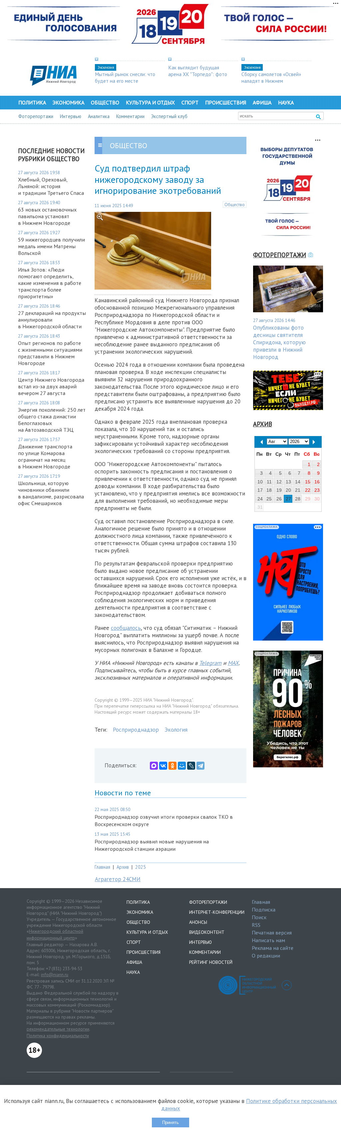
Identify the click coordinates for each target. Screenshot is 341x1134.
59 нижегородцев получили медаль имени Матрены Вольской (51, 246)
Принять (170, 1122)
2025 (140, 867)
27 (288, 498)
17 (260, 490)
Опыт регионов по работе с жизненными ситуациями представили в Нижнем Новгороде (50, 353)
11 (269, 481)
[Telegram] (200, 766)
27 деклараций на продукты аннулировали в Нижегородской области (52, 320)
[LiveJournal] (191, 766)
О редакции (266, 955)
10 (260, 481)
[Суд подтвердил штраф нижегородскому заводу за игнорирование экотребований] (153, 287)
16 (317, 481)
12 (279, 481)
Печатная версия (272, 932)
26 (279, 498)
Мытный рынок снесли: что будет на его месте (125, 77)
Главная (102, 867)
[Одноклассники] (172, 766)
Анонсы (198, 922)
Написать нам (268, 940)
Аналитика (99, 116)
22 (307, 490)
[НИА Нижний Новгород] (53, 83)
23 (317, 490)
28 (297, 498)
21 (297, 490)
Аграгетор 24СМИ (118, 879)
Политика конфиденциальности (58, 1036)
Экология (176, 729)
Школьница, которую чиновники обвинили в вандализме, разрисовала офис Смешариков (51, 493)
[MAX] (154, 766)
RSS (256, 924)
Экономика (68, 102)
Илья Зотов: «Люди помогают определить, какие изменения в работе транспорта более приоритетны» (49, 283)
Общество (105, 102)
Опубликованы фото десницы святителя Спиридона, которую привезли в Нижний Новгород (279, 342)
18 (269, 490)
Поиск (259, 917)
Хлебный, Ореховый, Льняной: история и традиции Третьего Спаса (51, 186)
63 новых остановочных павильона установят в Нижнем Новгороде (47, 216)
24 (260, 498)
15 (307, 481)
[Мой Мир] (182, 766)
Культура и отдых (150, 102)
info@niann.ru (54, 975)
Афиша (262, 102)
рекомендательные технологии (58, 1029)
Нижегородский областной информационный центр (55, 934)
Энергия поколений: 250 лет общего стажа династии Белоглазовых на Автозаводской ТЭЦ (52, 419)
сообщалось (126, 628)
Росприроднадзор (136, 729)
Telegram (210, 663)
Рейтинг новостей (210, 962)
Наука (286, 102)
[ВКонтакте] (163, 766)
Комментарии (130, 116)
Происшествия (225, 102)
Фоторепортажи (35, 116)
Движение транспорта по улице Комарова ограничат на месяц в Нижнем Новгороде (45, 456)
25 (269, 498)
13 (288, 481)
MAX (233, 663)
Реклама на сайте (272, 947)
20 (288, 490)
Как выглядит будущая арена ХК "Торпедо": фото (197, 70)
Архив (123, 867)
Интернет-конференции (216, 912)
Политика (32, 102)
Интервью (70, 116)
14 (297, 481)
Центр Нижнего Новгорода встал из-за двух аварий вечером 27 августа (51, 386)
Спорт (189, 102)
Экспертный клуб (169, 116)
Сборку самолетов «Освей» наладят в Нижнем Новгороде (271, 81)
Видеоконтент (206, 932)
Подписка (263, 909)
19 (279, 490)
